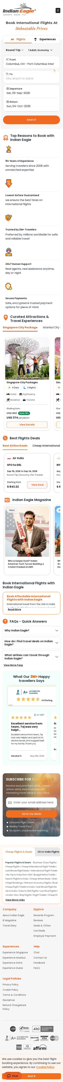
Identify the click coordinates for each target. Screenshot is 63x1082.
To (11, 74)
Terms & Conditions (14, 995)
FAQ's (37, 968)
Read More (14, 609)
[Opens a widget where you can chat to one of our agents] (12, 1076)
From (13, 59)
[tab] (18, 39)
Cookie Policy (10, 989)
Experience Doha (12, 962)
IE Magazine (9, 920)
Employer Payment (45, 936)
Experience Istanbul (14, 957)
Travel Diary (9, 925)
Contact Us (40, 957)
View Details (27, 424)
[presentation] (18, 39)
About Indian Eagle (13, 915)
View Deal (37, 484)
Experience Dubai (13, 968)
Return (14, 102)
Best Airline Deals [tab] (15, 446)
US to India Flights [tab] (48, 851)
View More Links (15, 900)
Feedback (39, 962)
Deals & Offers (42, 925)
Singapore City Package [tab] (20, 327)
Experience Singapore (15, 952)
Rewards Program (44, 915)
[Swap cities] (54, 70)
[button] (58, 10)
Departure (16, 88)
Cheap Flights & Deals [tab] (18, 851)
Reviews (38, 920)
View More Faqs (13, 665)
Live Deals (39, 930)
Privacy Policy (10, 984)
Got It (31, 1076)
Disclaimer (9, 1000)
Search (31, 120)
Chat (36, 952)
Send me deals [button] (31, 814)
